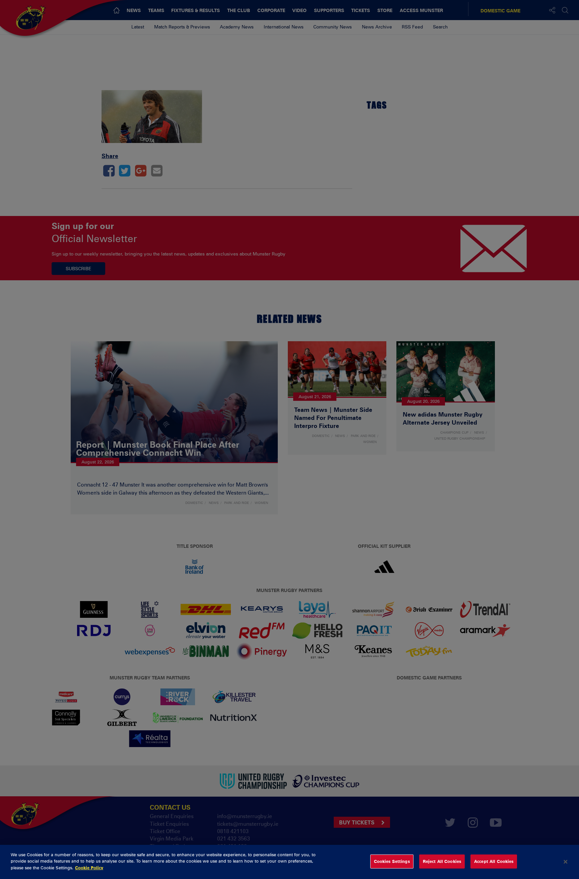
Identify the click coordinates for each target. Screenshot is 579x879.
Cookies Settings (392, 861)
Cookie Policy (89, 867)
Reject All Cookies (442, 861)
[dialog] (289, 862)
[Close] (566, 862)
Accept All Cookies (493, 861)
